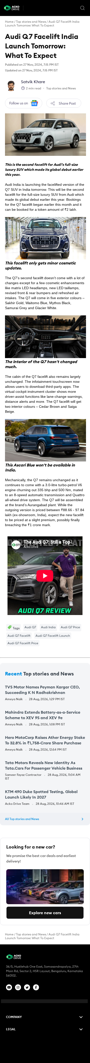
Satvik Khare (33, 81)
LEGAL (11, 1029)
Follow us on (18, 103)
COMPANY (14, 1017)
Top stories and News (31, 21)
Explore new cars (45, 912)
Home (9, 21)
